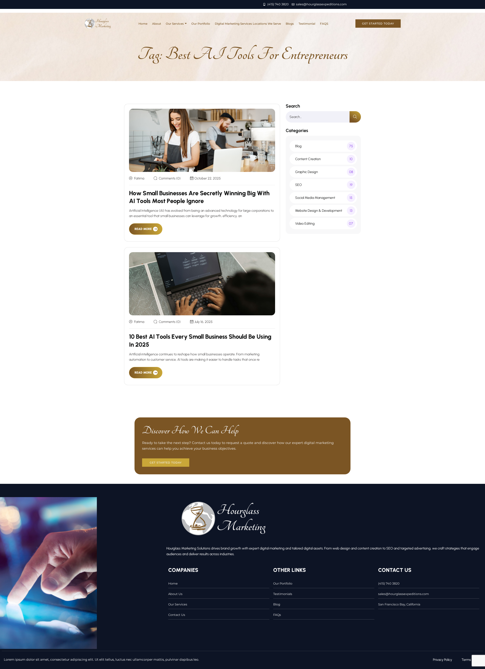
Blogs (290, 23)
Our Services (175, 23)
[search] (355, 117)
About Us (175, 594)
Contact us (176, 615)
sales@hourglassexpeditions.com (403, 594)
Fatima (139, 178)
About (156, 23)
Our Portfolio (200, 23)
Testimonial (307, 23)
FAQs (277, 615)
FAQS (324, 23)
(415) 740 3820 (389, 583)
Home (142, 23)
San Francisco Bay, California (399, 604)
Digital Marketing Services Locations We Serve (248, 23)
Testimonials (282, 594)
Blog (276, 604)
